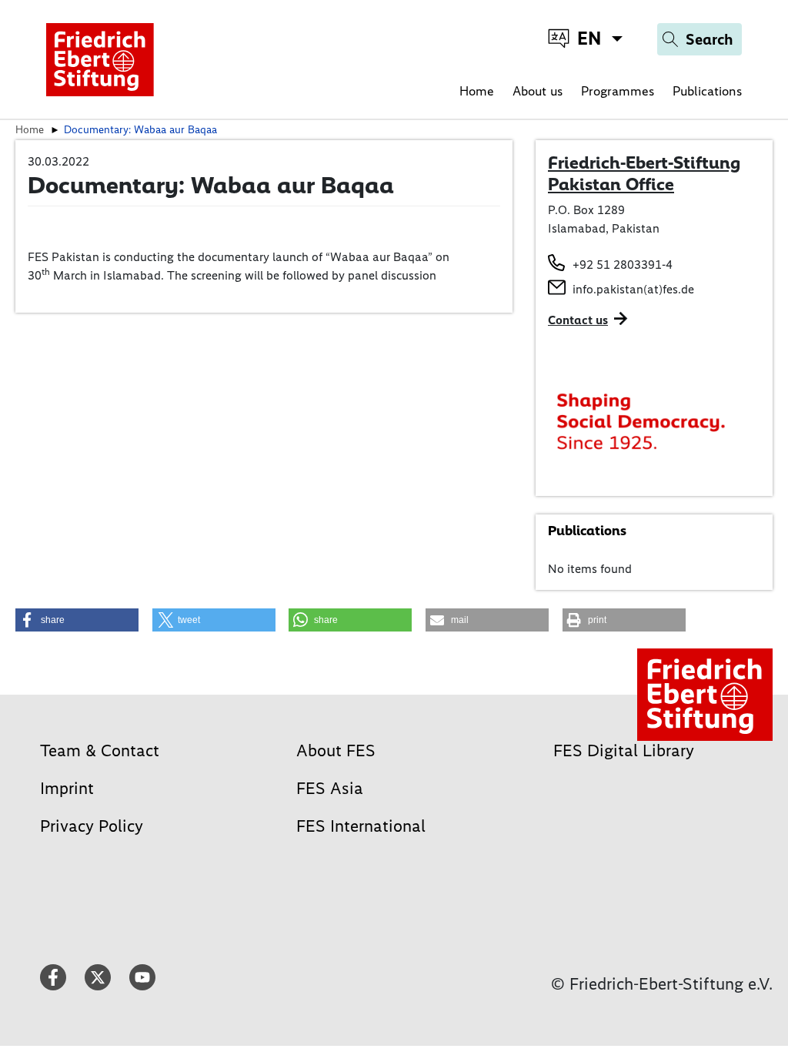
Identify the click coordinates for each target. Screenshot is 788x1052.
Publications (707, 91)
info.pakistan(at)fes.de (633, 289)
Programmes (617, 91)
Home (476, 91)
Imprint (67, 788)
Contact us (578, 320)
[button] (77, 620)
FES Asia (329, 788)
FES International (361, 826)
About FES (336, 750)
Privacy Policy (91, 826)
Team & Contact (99, 750)
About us (538, 91)
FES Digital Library (623, 750)
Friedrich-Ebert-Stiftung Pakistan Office (644, 173)
